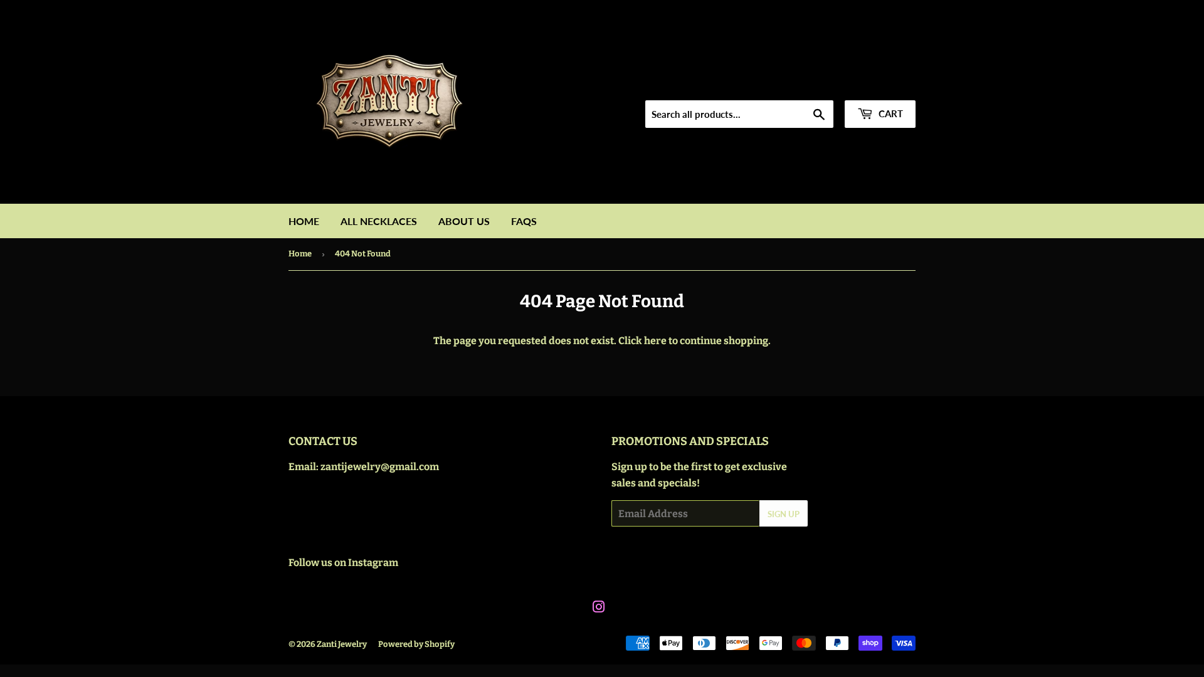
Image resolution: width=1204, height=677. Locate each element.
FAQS (524, 221)
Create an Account (877, 84)
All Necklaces (379, 221)
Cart (889, 113)
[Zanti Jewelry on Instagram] (599, 608)
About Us (464, 221)
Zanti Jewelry (342, 644)
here (655, 341)
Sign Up (784, 514)
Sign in (807, 84)
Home (303, 221)
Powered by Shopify (416, 644)
